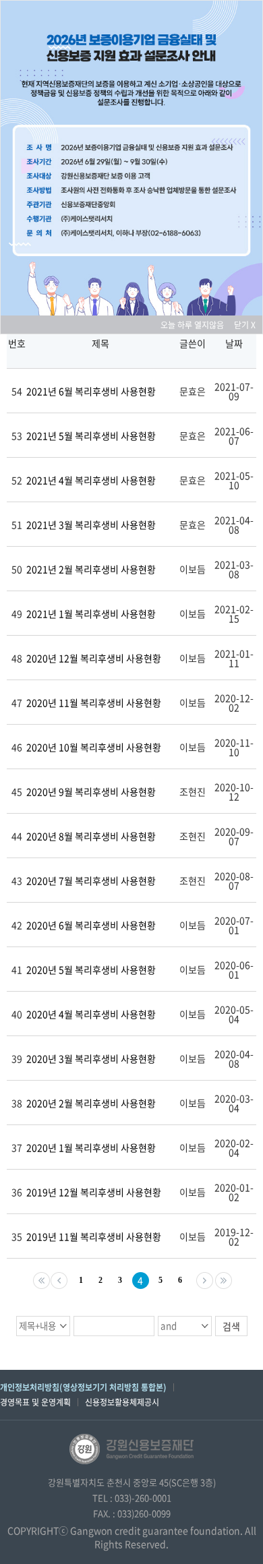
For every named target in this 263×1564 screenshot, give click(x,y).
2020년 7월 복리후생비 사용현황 (91, 880)
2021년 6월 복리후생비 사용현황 (91, 391)
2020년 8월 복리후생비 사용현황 (91, 836)
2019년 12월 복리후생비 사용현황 (93, 1192)
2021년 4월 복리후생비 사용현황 (91, 480)
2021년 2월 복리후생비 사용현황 (91, 569)
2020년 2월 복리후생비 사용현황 (91, 1103)
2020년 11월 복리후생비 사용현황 (93, 702)
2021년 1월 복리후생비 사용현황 (91, 613)
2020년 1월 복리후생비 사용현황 (91, 1147)
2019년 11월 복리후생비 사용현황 (93, 1236)
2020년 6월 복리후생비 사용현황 (91, 925)
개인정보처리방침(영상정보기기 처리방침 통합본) (83, 1387)
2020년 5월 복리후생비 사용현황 (91, 969)
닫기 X (245, 325)
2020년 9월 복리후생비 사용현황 (91, 791)
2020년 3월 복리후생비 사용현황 (91, 1058)
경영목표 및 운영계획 (35, 1402)
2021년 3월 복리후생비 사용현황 (91, 524)
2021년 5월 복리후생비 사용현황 (91, 435)
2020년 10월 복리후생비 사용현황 (93, 747)
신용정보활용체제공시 (122, 1402)
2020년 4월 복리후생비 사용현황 (91, 1014)
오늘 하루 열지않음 (196, 325)
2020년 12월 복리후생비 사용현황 (93, 658)
